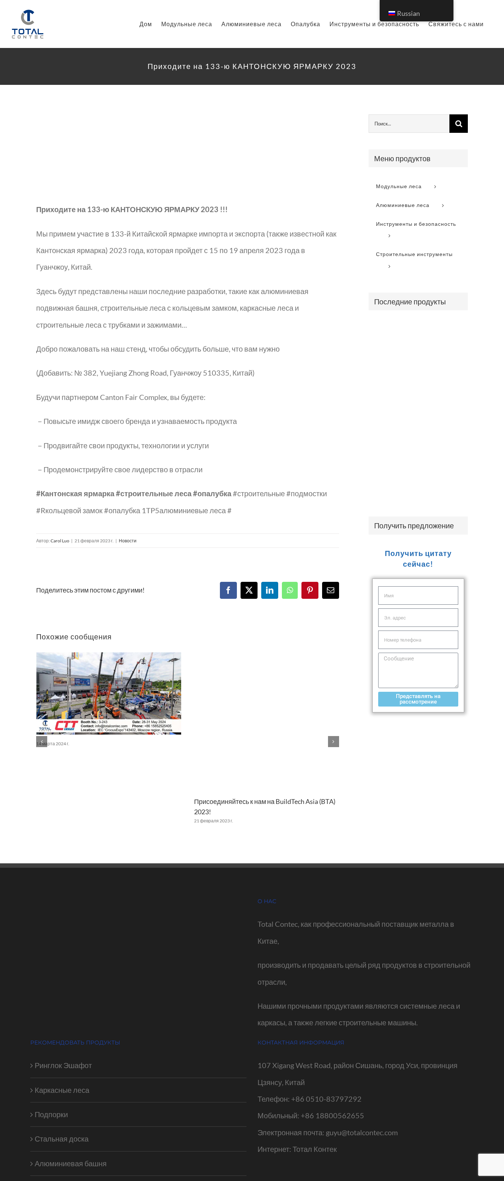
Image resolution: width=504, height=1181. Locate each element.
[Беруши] (381, 407)
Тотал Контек (315, 1148)
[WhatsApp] (290, 590)
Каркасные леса (62, 1089)
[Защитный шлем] (435, 406)
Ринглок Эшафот (63, 1065)
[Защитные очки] (381, 376)
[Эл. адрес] (330, 590)
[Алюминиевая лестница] (435, 354)
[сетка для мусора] (381, 460)
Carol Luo (60, 540)
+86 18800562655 (332, 1115)
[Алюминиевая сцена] (381, 486)
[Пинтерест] (309, 590)
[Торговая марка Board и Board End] (408, 350)
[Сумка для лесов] (408, 433)
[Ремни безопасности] (435, 380)
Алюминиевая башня (71, 1163)
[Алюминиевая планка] (408, 460)
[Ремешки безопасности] (408, 380)
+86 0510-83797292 (326, 1098)
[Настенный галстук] (381, 350)
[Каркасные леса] (381, 330)
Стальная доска (62, 1138)
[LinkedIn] (269, 590)
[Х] (249, 590)
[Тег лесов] (381, 433)
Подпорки (51, 1114)
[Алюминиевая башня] (435, 460)
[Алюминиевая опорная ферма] (408, 483)
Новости (128, 540)
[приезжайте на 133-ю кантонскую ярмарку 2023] (187, 152)
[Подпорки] (408, 330)
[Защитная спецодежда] (408, 403)
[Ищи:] (409, 122)
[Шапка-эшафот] (435, 433)
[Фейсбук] (228, 590)
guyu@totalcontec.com (362, 1132)
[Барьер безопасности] (435, 330)
